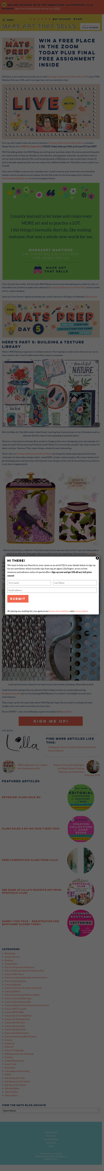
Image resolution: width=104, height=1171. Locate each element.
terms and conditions (59, 611)
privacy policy (81, 611)
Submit (18, 599)
